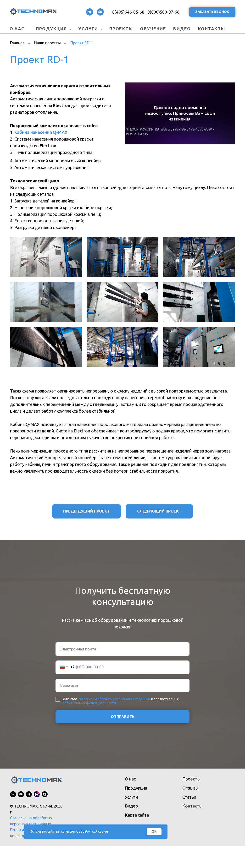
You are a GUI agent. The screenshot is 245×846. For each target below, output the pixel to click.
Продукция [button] (52, 28)
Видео (182, 28)
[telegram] (89, 12)
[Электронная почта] (100, 12)
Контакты (211, 28)
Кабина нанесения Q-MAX (40, 132)
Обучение (153, 28)
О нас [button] (18, 28)
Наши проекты (47, 43)
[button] (212, 12)
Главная (17, 43)
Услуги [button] (88, 28)
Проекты (121, 28)
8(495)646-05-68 (128, 12)
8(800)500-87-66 (163, 12)
